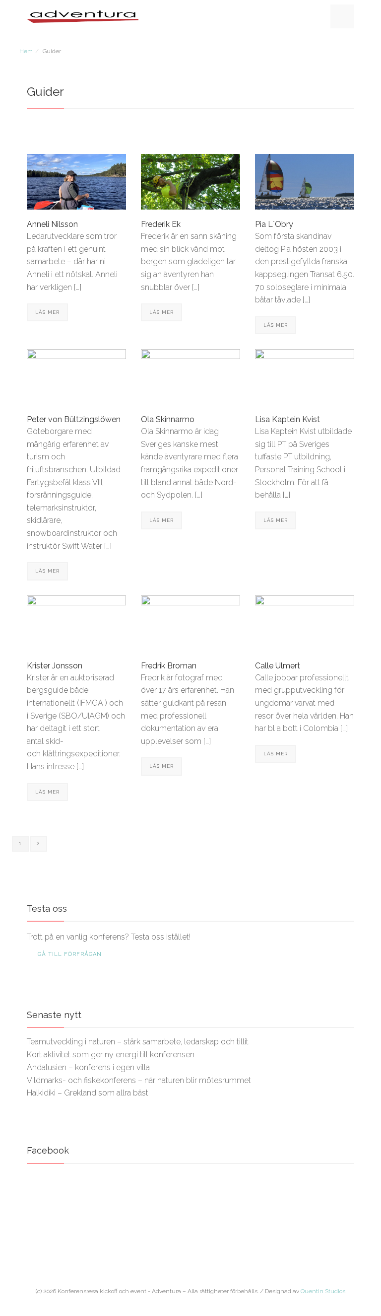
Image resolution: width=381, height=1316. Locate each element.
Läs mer (47, 312)
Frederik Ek (161, 224)
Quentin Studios (323, 1291)
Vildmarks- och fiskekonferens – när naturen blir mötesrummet (139, 1080)
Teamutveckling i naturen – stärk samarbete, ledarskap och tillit (138, 1041)
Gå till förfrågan (70, 954)
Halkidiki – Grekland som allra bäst (87, 1092)
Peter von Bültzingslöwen (74, 419)
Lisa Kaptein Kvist (287, 419)
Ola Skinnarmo (167, 419)
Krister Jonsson (54, 665)
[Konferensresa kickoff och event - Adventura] (82, 16)
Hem (26, 51)
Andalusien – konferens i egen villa (88, 1067)
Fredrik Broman (168, 665)
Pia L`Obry (274, 224)
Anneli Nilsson (52, 224)
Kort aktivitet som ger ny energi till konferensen (110, 1054)
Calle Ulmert (277, 665)
